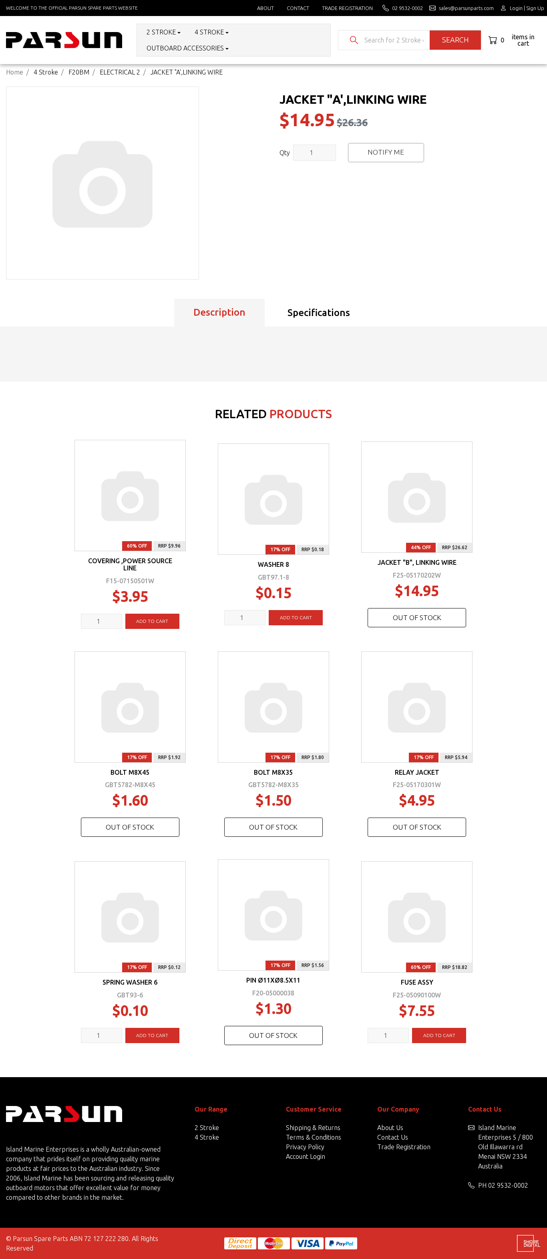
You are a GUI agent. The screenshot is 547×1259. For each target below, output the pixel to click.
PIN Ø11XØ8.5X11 (273, 980)
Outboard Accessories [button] (185, 48)
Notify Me (386, 152)
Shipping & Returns (313, 1127)
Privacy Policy (305, 1146)
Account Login (305, 1156)
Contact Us (392, 1137)
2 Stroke (207, 1127)
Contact (298, 8)
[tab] (219, 313)
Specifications (319, 312)
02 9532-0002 (508, 1185)
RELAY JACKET (417, 772)
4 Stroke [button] (209, 32)
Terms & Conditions (313, 1137)
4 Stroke (207, 1137)
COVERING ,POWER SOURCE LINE (130, 564)
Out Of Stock (417, 617)
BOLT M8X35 (273, 772)
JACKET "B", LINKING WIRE (417, 562)
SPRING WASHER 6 (130, 982)
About (265, 8)
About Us (390, 1127)
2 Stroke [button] (161, 32)
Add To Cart (152, 621)
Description (219, 312)
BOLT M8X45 (130, 772)
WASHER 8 (273, 564)
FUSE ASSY (417, 982)
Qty (285, 152)
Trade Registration (347, 8)
